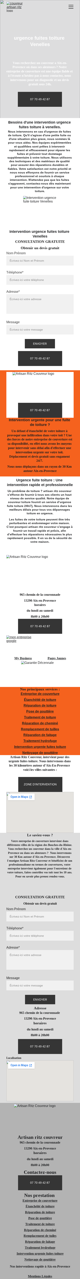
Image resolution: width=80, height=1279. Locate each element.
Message (13, 322)
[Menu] (71, 7)
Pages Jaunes (57, 658)
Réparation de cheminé (40, 723)
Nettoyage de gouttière (40, 752)
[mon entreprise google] (23, 645)
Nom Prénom (16, 253)
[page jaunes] (57, 645)
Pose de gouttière (40, 711)
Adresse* (13, 291)
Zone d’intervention (40, 784)
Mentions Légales (40, 1276)
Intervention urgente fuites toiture (40, 747)
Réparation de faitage (40, 735)
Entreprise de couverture (40, 694)
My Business (23, 658)
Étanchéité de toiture (40, 1206)
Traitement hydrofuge (40, 741)
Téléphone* (14, 272)
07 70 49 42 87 (40, 99)
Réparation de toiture (40, 705)
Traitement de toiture (40, 717)
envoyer (40, 343)
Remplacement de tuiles (40, 1235)
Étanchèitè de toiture (40, 699)
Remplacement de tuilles (40, 729)
